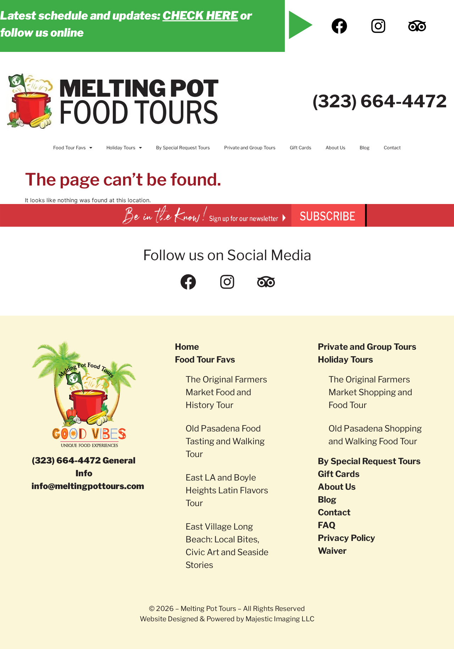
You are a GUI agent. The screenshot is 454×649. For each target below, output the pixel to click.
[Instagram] (378, 26)
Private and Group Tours (250, 147)
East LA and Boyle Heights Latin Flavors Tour (227, 490)
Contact (392, 147)
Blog (365, 147)
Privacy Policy (346, 538)
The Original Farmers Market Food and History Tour (226, 392)
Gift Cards (300, 147)
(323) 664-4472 (379, 101)
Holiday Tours (120, 147)
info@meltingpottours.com (88, 486)
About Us (335, 147)
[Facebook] (339, 26)
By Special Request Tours (183, 147)
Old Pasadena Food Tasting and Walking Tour (225, 441)
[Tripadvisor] (417, 26)
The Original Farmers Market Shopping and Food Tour (370, 392)
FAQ (327, 525)
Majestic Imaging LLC (280, 619)
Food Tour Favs (69, 147)
